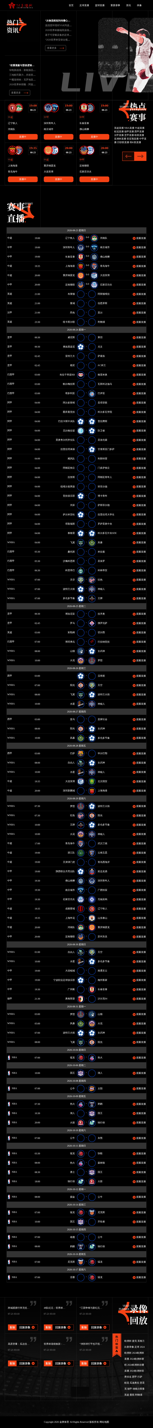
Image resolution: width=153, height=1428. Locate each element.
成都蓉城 (70, 908)
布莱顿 (71, 294)
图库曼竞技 (69, 412)
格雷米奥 (102, 374)
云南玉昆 (102, 852)
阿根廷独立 (69, 468)
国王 (72, 1073)
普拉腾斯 (102, 421)
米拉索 (101, 551)
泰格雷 (71, 533)
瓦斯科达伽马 (105, 384)
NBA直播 (129, 128)
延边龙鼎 (102, 871)
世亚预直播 (133, 138)
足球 (136, 1347)
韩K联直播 (135, 142)
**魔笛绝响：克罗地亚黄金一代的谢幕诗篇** (33, 79)
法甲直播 (119, 135)
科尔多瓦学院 (105, 412)
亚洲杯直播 (120, 138)
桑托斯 (71, 551)
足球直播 (84, 5)
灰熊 (100, 1138)
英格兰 (141, 1341)
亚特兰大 (70, 356)
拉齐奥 (101, 614)
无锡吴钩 (102, 899)
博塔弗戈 (70, 641)
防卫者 (101, 430)
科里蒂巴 (70, 570)
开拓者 (101, 1221)
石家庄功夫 (106, 284)
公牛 (72, 1088)
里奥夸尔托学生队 (65, 440)
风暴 (100, 542)
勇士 (72, 1172)
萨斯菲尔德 (104, 505)
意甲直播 (129, 135)
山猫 (72, 651)
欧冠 (126, 1382)
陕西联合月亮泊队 (65, 871)
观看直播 (141, 238)
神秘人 (101, 589)
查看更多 (52, 48)
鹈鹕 (100, 1104)
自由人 (71, 762)
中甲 (9, 247)
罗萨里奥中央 (105, 524)
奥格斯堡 (70, 998)
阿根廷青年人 (105, 477)
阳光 (72, 685)
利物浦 (101, 322)
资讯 (128, 5)
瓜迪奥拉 (134, 1382)
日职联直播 (123, 142)
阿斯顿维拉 (104, 294)
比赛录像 (129, 1347)
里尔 (100, 312)
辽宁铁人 (70, 238)
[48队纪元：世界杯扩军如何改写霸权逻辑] (59, 1323)
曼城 (72, 303)
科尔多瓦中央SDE (107, 533)
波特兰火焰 (69, 589)
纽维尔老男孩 (68, 486)
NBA (14, 1057)
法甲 (9, 312)
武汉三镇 (102, 843)
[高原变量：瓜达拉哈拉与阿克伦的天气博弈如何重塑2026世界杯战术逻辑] (23, 1359)
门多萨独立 (104, 468)
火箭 (72, 1122)
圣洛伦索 (102, 440)
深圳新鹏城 (69, 790)
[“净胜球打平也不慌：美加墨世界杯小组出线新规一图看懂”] (95, 1359)
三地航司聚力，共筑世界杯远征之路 (28, 75)
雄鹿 (72, 1237)
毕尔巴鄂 (102, 753)
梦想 (100, 660)
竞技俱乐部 (69, 496)
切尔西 (101, 632)
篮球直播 (100, 5)
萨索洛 (101, 356)
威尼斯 (71, 337)
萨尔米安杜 (69, 514)
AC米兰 (102, 365)
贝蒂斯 (101, 676)
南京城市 (105, 247)
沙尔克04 (102, 998)
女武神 (101, 651)
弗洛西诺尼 (69, 346)
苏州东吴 (102, 936)
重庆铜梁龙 (69, 275)
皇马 (72, 719)
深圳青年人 (69, 247)
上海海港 (70, 266)
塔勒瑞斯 (70, 524)
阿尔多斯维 (69, 402)
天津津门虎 (69, 862)
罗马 (72, 623)
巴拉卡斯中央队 (66, 421)
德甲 (14, 998)
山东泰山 (102, 918)
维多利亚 (70, 393)
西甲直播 (139, 131)
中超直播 (139, 128)
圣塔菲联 (102, 402)
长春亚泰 (70, 256)
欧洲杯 (127, 1341)
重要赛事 (115, 5)
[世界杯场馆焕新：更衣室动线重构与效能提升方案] (59, 1359)
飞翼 (72, 542)
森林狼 (101, 1163)
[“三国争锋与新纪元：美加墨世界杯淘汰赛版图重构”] (95, 1323)
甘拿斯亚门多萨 (106, 449)
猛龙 (72, 1057)
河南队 (103, 238)
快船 (100, 1153)
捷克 (134, 1341)
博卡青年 (102, 496)
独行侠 (101, 1122)
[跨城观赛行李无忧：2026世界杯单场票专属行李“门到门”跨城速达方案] (23, 1323)
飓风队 (71, 458)
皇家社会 (102, 719)
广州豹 (71, 989)
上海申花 (70, 918)
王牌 (100, 598)
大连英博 (105, 275)
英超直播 (119, 128)
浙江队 (71, 852)
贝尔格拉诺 (69, 430)
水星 (72, 704)
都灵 (72, 365)
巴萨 (72, 753)
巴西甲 (10, 374)
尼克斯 (101, 1212)
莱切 (100, 337)
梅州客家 (102, 980)
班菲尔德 (102, 486)
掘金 (72, 1197)
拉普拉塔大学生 (106, 514)
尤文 (100, 346)
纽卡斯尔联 (69, 322)
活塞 (72, 1277)
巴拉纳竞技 (104, 641)
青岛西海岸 (104, 862)
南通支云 (102, 970)
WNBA (11, 542)
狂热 (100, 579)
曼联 (132, 1394)
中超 (9, 238)
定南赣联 (70, 284)
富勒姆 (71, 632)
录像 (139, 5)
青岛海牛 (105, 266)
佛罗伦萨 (102, 623)
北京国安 (102, 781)
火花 (72, 660)
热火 (100, 1057)
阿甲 (9, 402)
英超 (9, 294)
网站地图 (104, 1422)
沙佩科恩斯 (69, 561)
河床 (72, 505)
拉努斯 (71, 477)
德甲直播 (129, 131)
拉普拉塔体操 (68, 449)
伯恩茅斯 (102, 303)
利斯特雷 (102, 458)
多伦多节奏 (69, 598)
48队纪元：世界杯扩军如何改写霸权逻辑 (65, 1308)
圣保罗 (101, 561)
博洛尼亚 (70, 614)
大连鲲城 (70, 970)
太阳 (100, 1088)
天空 (72, 579)
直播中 (22, 136)
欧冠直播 (119, 131)
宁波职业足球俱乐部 (64, 980)
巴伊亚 (101, 393)
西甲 (9, 675)
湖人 (100, 1073)
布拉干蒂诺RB (67, 374)
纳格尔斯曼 (139, 1388)
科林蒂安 (102, 570)
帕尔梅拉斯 (69, 384)
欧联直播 (139, 135)
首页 (71, 5)
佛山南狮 (105, 256)
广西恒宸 (102, 890)
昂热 (72, 312)
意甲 (9, 337)
